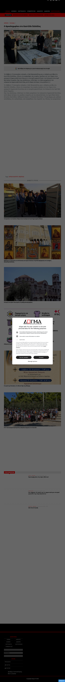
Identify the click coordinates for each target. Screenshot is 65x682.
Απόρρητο (61, 680)
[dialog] (32, 341)
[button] (32, 340)
